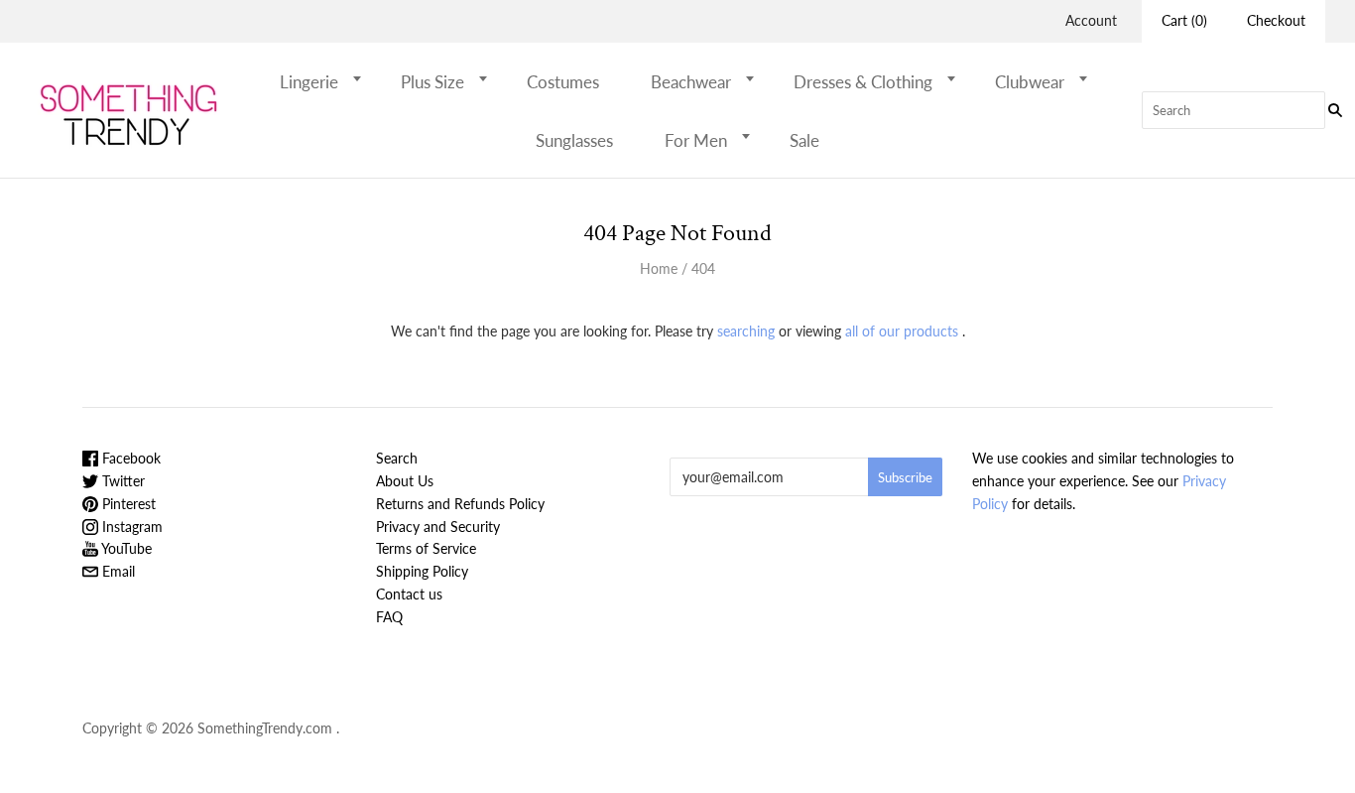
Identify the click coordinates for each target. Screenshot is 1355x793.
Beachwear (691, 81)
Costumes (563, 81)
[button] (363, 78)
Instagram (130, 526)
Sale (804, 140)
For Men (696, 140)
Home (659, 268)
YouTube (125, 548)
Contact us (409, 594)
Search (397, 458)
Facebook (129, 458)
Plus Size (432, 81)
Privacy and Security (438, 526)
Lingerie (309, 81)
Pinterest (127, 503)
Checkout (1276, 20)
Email (116, 571)
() (1184, 20)
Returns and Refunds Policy (460, 503)
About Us (404, 480)
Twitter (121, 480)
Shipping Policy (422, 571)
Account (1091, 20)
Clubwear (1029, 81)
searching (746, 331)
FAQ (389, 616)
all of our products (901, 331)
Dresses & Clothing (863, 81)
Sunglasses (574, 140)
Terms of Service (426, 548)
